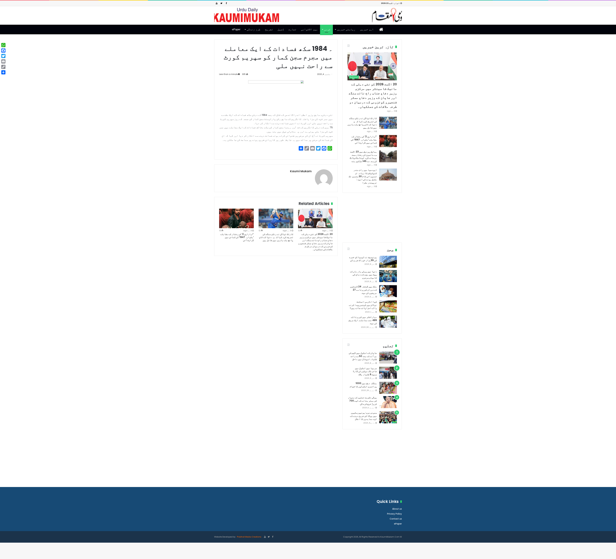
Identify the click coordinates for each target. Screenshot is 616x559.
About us (397, 508)
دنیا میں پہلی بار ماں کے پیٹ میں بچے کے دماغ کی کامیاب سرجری (363, 274)
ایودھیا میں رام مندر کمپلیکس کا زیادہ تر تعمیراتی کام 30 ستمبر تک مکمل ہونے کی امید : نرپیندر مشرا (363, 176)
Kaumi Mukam (301, 171)
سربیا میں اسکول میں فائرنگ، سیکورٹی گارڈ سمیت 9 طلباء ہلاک (365, 371)
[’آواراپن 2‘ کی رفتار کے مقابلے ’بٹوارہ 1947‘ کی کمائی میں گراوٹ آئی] (236, 218)
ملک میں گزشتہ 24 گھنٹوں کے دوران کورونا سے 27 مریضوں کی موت (363, 289)
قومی (327, 29)
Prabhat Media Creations (248, 536)
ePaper (236, 29)
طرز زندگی (253, 29)
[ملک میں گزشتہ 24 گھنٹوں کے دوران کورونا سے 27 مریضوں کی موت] (388, 291)
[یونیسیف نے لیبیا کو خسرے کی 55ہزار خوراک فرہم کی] (388, 262)
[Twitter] (221, 3)
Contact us (396, 518)
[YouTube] (216, 3)
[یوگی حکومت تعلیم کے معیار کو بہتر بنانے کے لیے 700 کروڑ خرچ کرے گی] (388, 402)
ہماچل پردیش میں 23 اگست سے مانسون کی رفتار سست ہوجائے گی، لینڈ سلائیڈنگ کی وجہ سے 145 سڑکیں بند (363, 156)
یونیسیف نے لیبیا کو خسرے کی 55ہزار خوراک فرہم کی (363, 259)
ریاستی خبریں (346, 29)
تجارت (292, 29)
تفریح (269, 29)
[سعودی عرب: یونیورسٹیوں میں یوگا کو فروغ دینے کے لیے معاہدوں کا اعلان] (388, 417)
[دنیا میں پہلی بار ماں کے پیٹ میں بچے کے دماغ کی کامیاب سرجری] (388, 276)
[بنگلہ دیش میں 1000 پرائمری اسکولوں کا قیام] (388, 388)
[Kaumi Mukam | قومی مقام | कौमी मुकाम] (308, 15)
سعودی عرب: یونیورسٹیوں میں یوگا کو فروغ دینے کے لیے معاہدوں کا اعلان (363, 416)
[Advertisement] (372, 220)
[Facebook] (226, 3)
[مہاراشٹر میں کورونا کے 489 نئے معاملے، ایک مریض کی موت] (388, 322)
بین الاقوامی (309, 29)
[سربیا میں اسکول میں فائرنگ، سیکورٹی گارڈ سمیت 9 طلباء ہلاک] (388, 373)
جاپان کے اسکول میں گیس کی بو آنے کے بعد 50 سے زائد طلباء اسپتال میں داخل (363, 356)
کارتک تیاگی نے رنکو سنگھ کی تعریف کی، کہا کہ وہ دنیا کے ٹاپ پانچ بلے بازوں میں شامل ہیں (276, 237)
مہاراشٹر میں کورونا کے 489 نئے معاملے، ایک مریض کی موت (363, 320)
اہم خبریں (367, 29)
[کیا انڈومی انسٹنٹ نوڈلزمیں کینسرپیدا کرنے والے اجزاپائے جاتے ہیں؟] (388, 306)
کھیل (281, 29)
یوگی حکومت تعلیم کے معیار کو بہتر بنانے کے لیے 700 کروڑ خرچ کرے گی (362, 400)
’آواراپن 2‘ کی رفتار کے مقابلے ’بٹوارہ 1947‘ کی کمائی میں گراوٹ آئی (237, 237)
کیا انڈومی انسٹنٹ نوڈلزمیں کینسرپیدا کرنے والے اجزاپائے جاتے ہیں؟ (363, 305)
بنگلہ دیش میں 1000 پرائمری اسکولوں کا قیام (363, 385)
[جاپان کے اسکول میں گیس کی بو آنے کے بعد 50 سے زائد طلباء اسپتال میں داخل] (388, 357)
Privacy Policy (394, 513)
